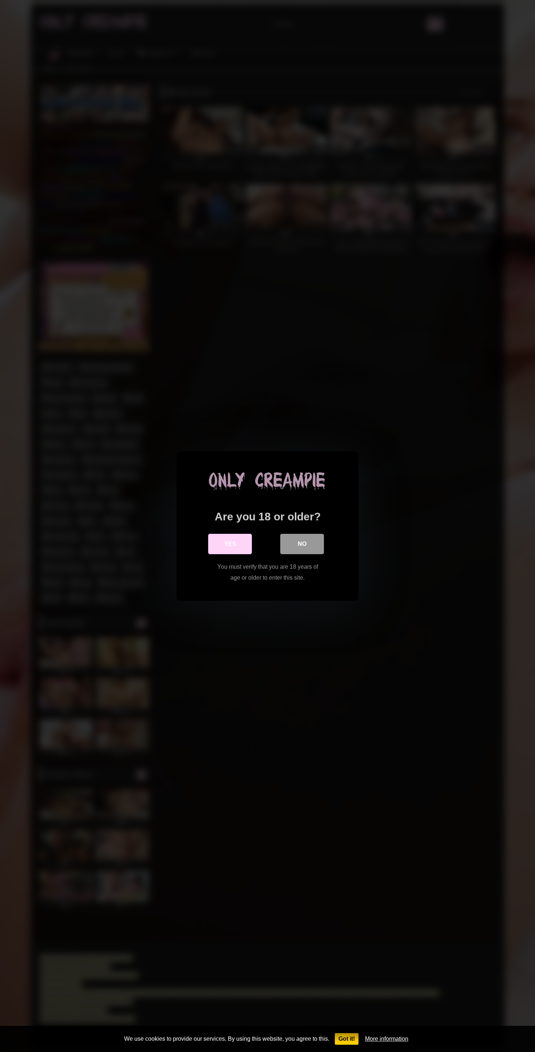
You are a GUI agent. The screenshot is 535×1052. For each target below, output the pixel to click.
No (302, 544)
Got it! (346, 1039)
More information (386, 1039)
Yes (230, 544)
